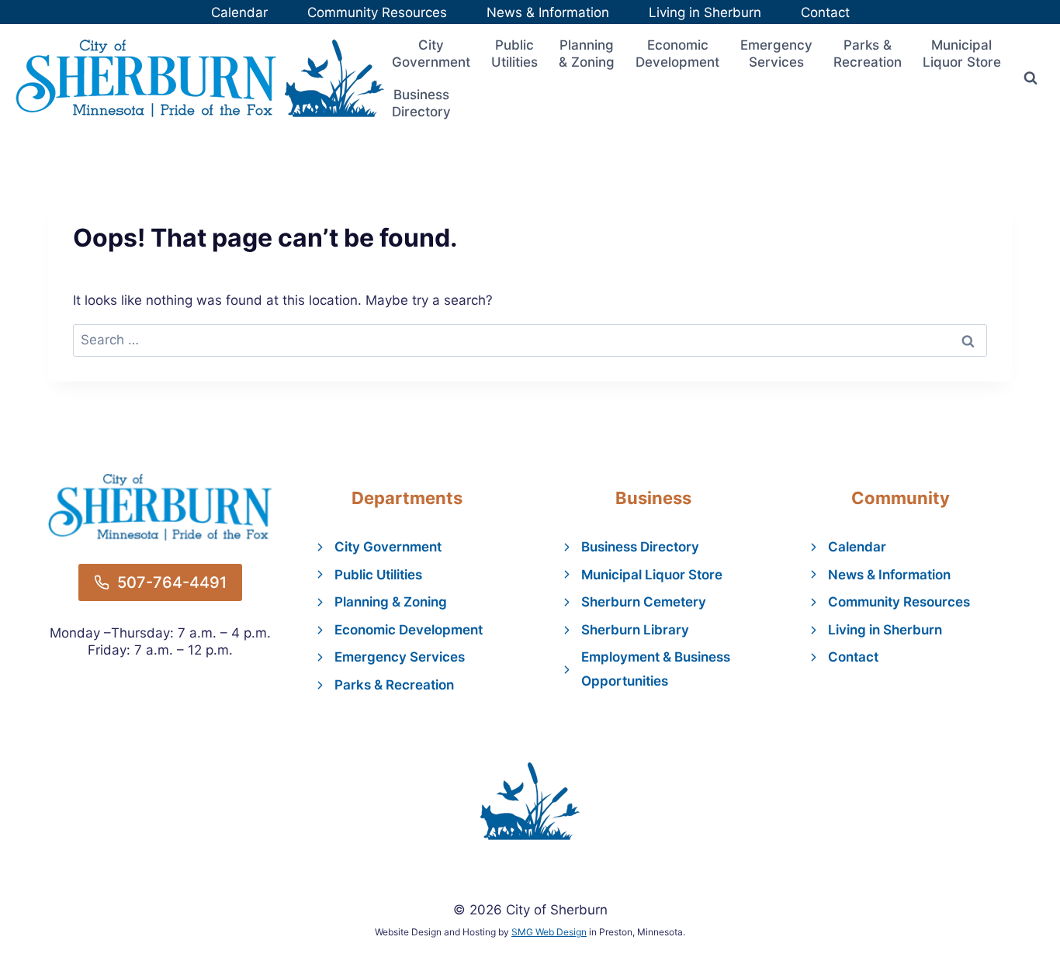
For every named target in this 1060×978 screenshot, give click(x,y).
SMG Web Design (549, 932)
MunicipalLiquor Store (962, 53)
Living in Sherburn (705, 12)
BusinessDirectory (421, 103)
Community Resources (377, 12)
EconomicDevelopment (677, 53)
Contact (825, 12)
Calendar (239, 12)
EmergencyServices (776, 53)
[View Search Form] (1030, 78)
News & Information (548, 12)
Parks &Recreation (867, 53)
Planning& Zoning (587, 53)
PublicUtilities (514, 53)
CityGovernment (431, 53)
